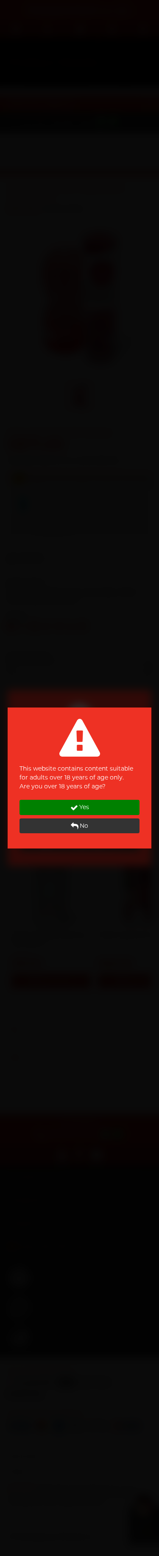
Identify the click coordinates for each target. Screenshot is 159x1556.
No (84, 825)
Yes (84, 807)
